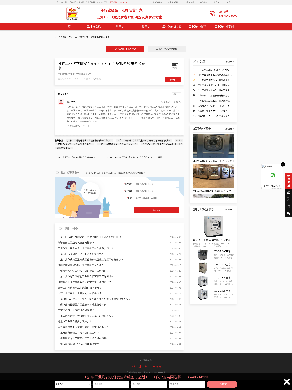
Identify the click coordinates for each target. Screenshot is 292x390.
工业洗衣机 (94, 26)
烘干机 (120, 26)
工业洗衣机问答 (198, 26)
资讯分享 (217, 2)
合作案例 (203, 2)
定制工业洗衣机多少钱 (100, 37)
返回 (160, 157)
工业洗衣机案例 (224, 26)
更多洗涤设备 (173, 2)
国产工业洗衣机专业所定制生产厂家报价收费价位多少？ (144, 140)
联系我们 (230, 2)
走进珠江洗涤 (156, 2)
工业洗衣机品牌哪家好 (166, 49)
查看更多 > (229, 62)
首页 (68, 26)
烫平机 (146, 26)
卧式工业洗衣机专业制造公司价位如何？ (79, 157)
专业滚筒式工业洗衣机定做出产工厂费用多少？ (133, 157)
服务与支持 (189, 2)
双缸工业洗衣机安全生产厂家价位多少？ (118, 144)
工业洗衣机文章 (172, 26)
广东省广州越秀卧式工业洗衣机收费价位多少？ (89, 140)
